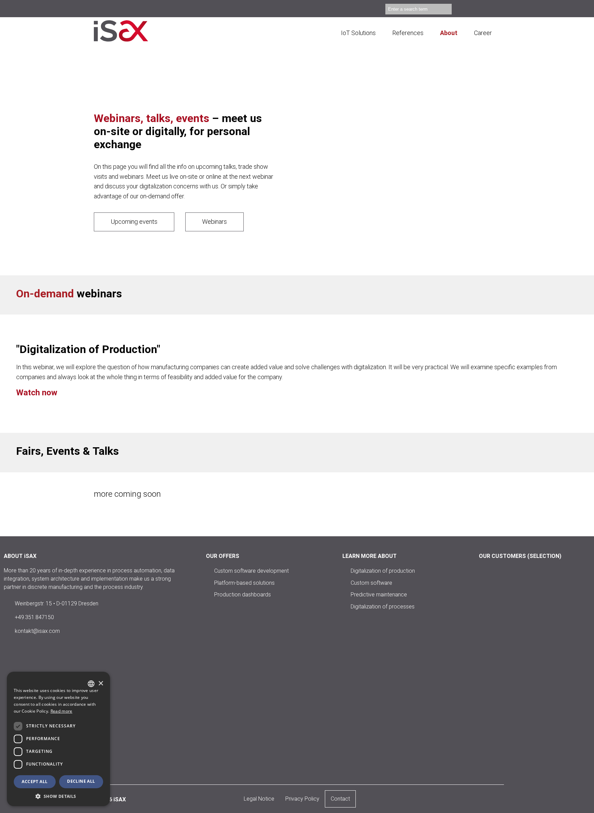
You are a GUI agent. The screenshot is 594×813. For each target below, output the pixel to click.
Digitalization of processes (383, 606)
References (408, 32)
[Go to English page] (497, 10)
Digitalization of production (383, 571)
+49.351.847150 (34, 617)
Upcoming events (134, 221)
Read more (62, 711)
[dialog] (58, 739)
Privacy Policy (302, 798)
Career (483, 32)
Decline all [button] (81, 781)
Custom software (371, 582)
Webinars (214, 221)
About (449, 32)
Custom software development (251, 571)
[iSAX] (130, 31)
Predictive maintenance (379, 594)
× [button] (100, 683)
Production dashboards (242, 594)
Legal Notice (259, 798)
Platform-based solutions (244, 582)
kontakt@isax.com (37, 631)
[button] (58, 796)
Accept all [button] (34, 781)
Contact (340, 798)
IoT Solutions (358, 32)
